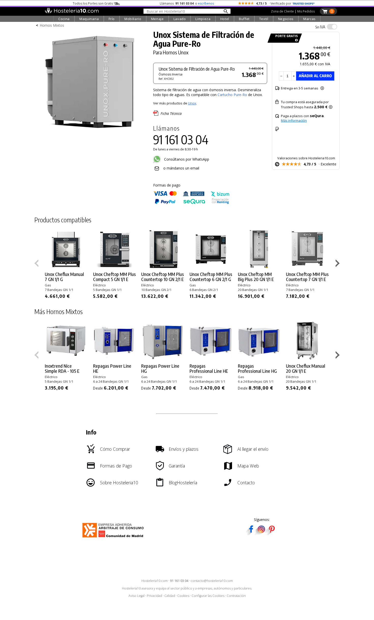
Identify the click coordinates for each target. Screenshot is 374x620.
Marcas (309, 19)
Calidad (169, 596)
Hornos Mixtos (52, 25)
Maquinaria (89, 19)
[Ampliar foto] (91, 131)
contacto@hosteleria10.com (212, 581)
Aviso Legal (136, 596)
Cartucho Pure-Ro (232, 94)
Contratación (236, 596)
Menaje (157, 19)
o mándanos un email (181, 168)
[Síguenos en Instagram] (261, 533)
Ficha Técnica (171, 113)
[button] (338, 264)
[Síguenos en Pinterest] (271, 533)
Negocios (286, 19)
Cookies (183, 596)
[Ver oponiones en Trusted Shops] (303, 3)
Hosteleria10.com (154, 581)
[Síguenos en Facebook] (251, 533)
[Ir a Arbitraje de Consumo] (114, 538)
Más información (294, 120)
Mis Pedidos (306, 11)
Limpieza (202, 19)
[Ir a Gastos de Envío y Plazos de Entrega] (295, 40)
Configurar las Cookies (208, 596)
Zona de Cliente (282, 11)
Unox (192, 103)
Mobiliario (132, 19)
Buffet (244, 19)
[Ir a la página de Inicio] (72, 12)
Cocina (64, 19)
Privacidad (154, 596)
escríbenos (206, 3)
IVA (320, 26)
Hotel (224, 19)
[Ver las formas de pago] (191, 202)
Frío (112, 19)
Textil (263, 19)
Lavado (180, 19)
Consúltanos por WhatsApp (186, 159)
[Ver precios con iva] (332, 26)
